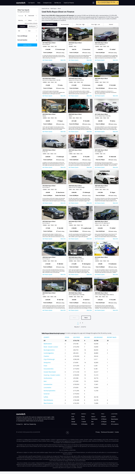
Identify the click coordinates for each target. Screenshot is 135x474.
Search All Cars (45, 8)
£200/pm (103, 424)
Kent (45, 381)
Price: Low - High (80, 24)
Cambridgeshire (49, 353)
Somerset (46, 394)
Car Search (31, 3)
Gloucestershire (48, 369)
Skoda (73, 421)
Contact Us (19, 424)
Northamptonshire (49, 391)
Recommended (65, 24)
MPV (92, 424)
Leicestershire (48, 384)
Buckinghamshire (49, 350)
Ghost (59, 8)
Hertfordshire (48, 378)
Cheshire (46, 356)
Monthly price (32, 26)
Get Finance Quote (47, 60)
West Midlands (48, 400)
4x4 (92, 421)
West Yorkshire (48, 403)
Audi (72, 416)
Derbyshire (47, 362)
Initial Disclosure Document (55, 445)
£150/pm (103, 421)
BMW (73, 419)
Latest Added (49, 24)
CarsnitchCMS (36, 432)
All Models (84, 424)
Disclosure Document (107, 432)
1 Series (83, 421)
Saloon (93, 416)
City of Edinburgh (49, 359)
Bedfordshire (48, 344)
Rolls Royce (53, 8)
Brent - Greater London (51, 347)
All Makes (74, 424)
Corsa (83, 419)
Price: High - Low (95, 24)
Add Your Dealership (30, 424)
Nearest (111, 24)
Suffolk (46, 397)
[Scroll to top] (67, 432)
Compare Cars (47, 3)
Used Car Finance (69, 3)
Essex (45, 366)
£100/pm (103, 419)
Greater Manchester (50, 372)
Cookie (117, 432)
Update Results (27, 45)
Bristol (113, 421)
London (113, 416)
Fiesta (83, 416)
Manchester (114, 419)
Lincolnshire (47, 387)
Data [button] (38, 3)
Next (86, 317)
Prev (74, 317)
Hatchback (94, 419)
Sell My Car (57, 3)
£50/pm (103, 416)
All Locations (115, 424)
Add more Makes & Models (31, 23)
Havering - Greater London (52, 375)
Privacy (98, 432)
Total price (22, 26)
